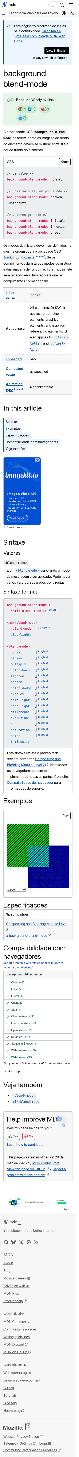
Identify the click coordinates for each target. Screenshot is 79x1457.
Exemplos (13, 428)
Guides (8, 1388)
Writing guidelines (16, 1337)
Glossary (10, 1403)
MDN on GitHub (15, 1352)
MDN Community (16, 1322)
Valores (12, 553)
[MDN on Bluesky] (13, 1242)
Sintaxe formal (20, 592)
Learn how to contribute (25, 1144)
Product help (13, 1301)
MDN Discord (13, 1344)
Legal (43, 1443)
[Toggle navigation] (71, 5)
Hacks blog (12, 1411)
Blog (7, 1270)
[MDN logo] (12, 1222)
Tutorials (10, 1395)
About (8, 1263)
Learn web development (21, 1380)
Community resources (20, 1329)
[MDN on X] (21, 1242)
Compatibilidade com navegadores (31, 442)
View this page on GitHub (26, 1169)
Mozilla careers (15, 1278)
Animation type (14, 387)
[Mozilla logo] (16, 1426)
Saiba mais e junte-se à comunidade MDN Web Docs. (39, 36)
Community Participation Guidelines (30, 1450)
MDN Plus (11, 1293)
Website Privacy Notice (21, 1436)
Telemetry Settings (17, 1443)
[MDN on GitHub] (5, 1242)
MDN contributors (45, 1163)
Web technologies (17, 1373)
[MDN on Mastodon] (28, 1242)
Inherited (14, 359)
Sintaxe (11, 422)
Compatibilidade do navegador (30, 782)
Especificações (17, 435)
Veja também (15, 449)
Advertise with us (16, 1286)
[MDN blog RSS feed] (36, 1242)
